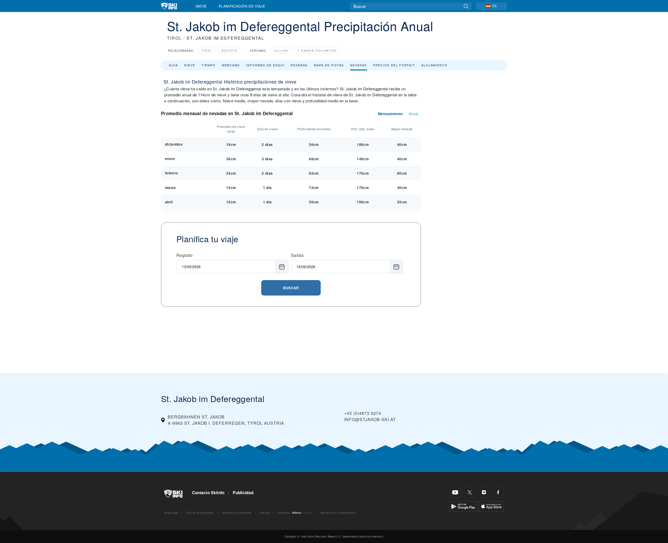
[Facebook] (498, 492)
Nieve (201, 6)
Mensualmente (390, 113)
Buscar (291, 287)
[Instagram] (484, 492)
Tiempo (208, 65)
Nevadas (358, 65)
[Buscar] (466, 6)
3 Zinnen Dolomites (317, 50)
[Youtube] (455, 492)
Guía (173, 65)
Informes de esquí (265, 65)
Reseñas (299, 65)
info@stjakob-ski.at (370, 419)
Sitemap (264, 513)
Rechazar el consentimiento (338, 513)
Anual (413, 113)
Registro (184, 255)
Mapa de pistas (329, 65)
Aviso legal (171, 513)
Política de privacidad (200, 513)
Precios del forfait (394, 65)
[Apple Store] (491, 506)
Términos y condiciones (237, 513)
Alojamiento (434, 65)
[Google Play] (463, 506)
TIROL (174, 38)
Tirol (206, 50)
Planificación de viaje (242, 6)
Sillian (281, 50)
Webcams (231, 65)
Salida (297, 255)
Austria (229, 50)
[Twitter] (469, 492)
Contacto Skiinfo (208, 492)
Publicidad (243, 492)
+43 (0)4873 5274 (362, 413)
